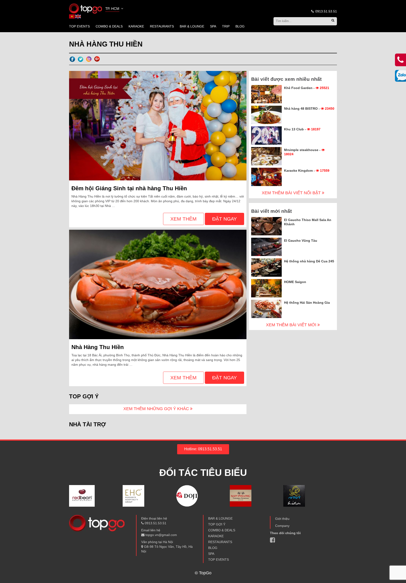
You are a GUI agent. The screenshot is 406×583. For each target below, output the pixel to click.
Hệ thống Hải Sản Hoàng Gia (307, 302)
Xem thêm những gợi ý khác (156, 408)
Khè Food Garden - (306, 88)
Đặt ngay (224, 219)
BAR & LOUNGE (192, 26)
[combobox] (114, 9)
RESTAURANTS (162, 26)
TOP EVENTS (79, 26)
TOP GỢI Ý (216, 524)
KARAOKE (136, 26)
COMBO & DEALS (109, 26)
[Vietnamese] (72, 16)
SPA (213, 26)
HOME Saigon (295, 282)
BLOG (240, 26)
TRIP (226, 26)
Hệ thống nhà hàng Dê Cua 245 (309, 261)
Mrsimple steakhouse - (302, 152)
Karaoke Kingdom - (306, 170)
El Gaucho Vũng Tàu (300, 240)
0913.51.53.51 (325, 11)
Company (282, 526)
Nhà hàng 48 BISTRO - (309, 108)
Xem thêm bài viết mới (291, 325)
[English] (78, 16)
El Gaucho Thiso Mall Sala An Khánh (307, 222)
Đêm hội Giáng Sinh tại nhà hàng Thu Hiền (129, 188)
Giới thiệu (282, 519)
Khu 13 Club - (302, 129)
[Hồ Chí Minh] (85, 8)
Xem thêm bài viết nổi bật (292, 192)
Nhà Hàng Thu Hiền (97, 347)
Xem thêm (183, 219)
